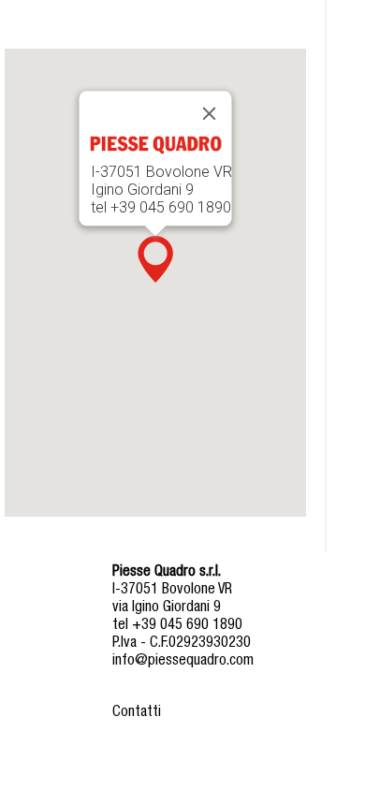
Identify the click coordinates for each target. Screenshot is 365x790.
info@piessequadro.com (183, 661)
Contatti (136, 713)
